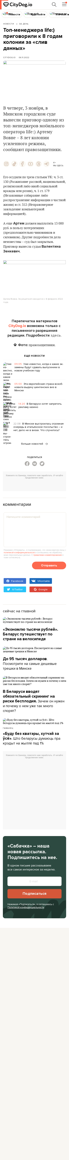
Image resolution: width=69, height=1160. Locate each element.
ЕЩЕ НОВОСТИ (34, 355)
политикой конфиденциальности (19, 552)
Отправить (49, 565)
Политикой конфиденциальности (25, 907)
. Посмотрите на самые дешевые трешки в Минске (30, 663)
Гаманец (8, 728)
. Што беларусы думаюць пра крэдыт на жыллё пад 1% (31, 738)
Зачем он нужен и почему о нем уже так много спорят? (33, 701)
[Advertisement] (36, 485)
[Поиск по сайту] (54, 4)
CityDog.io (9, 57)
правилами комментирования (47, 554)
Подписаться (34, 893)
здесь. (56, 335)
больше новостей (32, 444)
